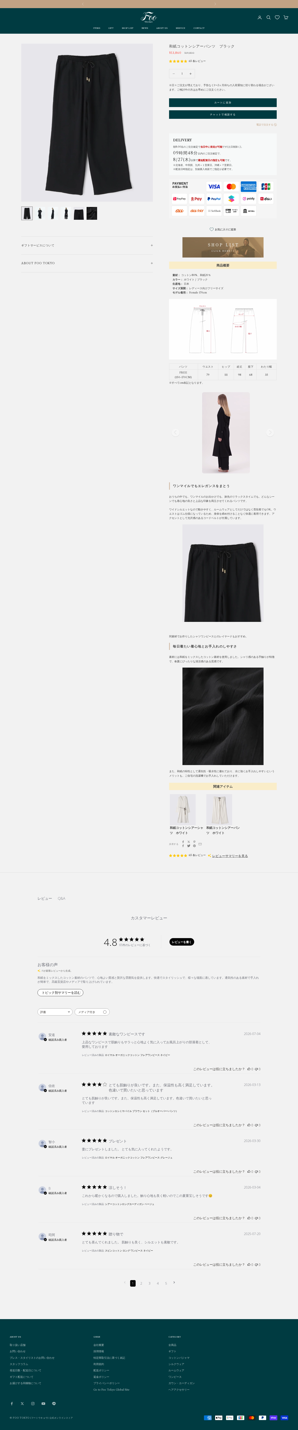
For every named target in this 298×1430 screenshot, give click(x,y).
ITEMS (96, 28)
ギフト (172, 1351)
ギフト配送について (21, 1376)
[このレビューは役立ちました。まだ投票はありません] (249, 1069)
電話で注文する (264, 124)
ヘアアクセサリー (179, 1389)
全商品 (172, 1345)
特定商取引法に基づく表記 (109, 1357)
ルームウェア (176, 1370)
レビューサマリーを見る (230, 856)
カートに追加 (223, 102)
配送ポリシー (101, 1370)
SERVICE (180, 28)
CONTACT (199, 28)
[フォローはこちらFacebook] (12, 1404)
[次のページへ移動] (174, 1282)
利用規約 (98, 1364)
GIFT (111, 28)
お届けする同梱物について (25, 1383)
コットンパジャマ (179, 1357)
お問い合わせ (18, 1351)
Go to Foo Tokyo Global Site (111, 1389)
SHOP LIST (128, 28)
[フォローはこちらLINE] (54, 1404)
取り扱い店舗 (18, 1345)
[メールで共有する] (200, 844)
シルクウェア (176, 1364)
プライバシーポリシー (106, 1383)
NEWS (145, 28)
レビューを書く (182, 942)
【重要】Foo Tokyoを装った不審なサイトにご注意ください (149, 4)
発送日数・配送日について (25, 1370)
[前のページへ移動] (124, 1282)
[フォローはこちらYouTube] (43, 1404)
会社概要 (98, 1345)
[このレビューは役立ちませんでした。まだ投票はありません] (256, 1069)
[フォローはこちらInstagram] (33, 1404)
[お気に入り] (277, 17)
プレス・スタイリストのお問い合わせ (32, 1357)
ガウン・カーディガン (181, 1383)
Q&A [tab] (61, 898)
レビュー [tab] (45, 898)
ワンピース (175, 1376)
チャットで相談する (223, 114)
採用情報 (98, 1351)
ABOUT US (162, 28)
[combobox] (55, 1011)
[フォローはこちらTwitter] (22, 1404)
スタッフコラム (19, 1364)
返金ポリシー (101, 1376)
